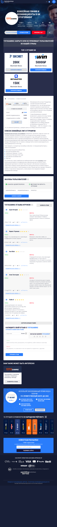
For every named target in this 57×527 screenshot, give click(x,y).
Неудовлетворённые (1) (23, 190)
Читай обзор (28, 410)
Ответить (24, 222)
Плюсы (8, 340)
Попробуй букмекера (16, 69)
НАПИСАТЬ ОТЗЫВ (44, 205)
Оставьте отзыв (24, 32)
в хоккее (40, 160)
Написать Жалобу (16, 196)
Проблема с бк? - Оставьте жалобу (38, 33)
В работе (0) (33, 190)
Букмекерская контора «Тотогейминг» (15, 133)
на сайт (17, 122)
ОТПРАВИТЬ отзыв (14, 354)
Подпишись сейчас (28, 450)
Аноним (23, 333)
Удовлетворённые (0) (11, 190)
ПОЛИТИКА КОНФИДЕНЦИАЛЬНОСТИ (38, 482)
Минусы (8, 346)
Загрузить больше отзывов (28, 323)
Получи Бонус (40, 410)
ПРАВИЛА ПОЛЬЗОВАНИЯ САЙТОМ (17, 482)
